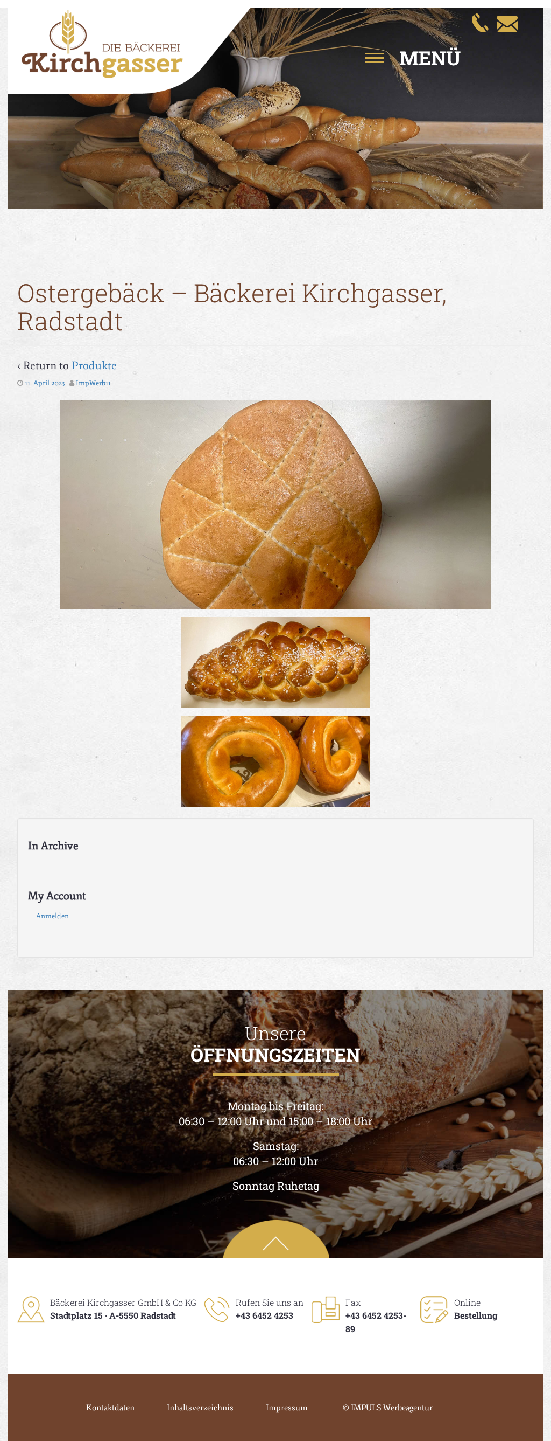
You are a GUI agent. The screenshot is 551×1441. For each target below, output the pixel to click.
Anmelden (52, 916)
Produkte (94, 365)
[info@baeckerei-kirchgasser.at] (507, 22)
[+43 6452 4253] (480, 22)
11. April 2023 (45, 383)
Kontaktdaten (110, 1408)
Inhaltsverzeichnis (200, 1408)
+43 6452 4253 (264, 1315)
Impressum (287, 1408)
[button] (400, 58)
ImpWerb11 (93, 383)
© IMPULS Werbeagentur (388, 1408)
